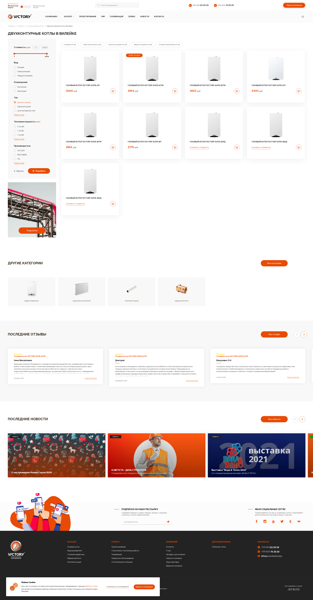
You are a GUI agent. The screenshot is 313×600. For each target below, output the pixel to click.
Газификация (116, 17)
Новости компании (174, 558)
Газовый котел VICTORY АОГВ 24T (83, 85)
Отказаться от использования (117, 587)
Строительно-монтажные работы (125, 551)
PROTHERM (22, 155)
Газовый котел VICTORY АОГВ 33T (269, 85)
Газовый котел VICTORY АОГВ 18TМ (83, 142)
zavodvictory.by (271, 556)
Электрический (23, 72)
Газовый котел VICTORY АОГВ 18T (145, 142)
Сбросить (20, 171)
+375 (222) (226, 5)
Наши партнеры (172, 562)
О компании (51, 17)
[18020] (47, 54)
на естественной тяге (26, 111)
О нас (168, 551)
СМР (103, 17)
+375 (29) (200, 5)
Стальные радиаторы (75, 554)
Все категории (274, 263)
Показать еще (19, 115)
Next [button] (304, 334)
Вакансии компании (174, 566)
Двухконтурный (23, 102)
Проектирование (87, 17)
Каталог (68, 17)
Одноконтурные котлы (117, 44)
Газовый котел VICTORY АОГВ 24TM (145, 85)
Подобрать (40, 171)
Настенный (21, 87)
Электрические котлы (92, 44)
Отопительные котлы (35, 26)
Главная (11, 26)
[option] (90, 68)
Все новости (274, 419)
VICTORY (21, 151)
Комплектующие (74, 562)
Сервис (131, 17)
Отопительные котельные (122, 562)
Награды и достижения (175, 554)
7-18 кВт (20, 131)
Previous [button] (297, 334)
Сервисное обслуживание (123, 558)
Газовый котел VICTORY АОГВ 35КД (83, 198)
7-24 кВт (20, 127)
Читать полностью (91, 378)
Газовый (20, 67)
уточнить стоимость (199, 147)
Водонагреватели (74, 551)
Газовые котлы (70, 44)
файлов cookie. (91, 586)
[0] (14, 54)
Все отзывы (274, 334)
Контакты (159, 17)
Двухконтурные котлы (143, 44)
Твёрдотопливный (24, 76)
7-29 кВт (20, 135)
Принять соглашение (144, 587)
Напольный (21, 91)
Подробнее (32, 230)
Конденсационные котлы (169, 44)
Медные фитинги (74, 558)
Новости (144, 17)
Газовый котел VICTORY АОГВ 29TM (207, 85)
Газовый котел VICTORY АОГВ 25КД (269, 142)
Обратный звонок (294, 5)
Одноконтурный (24, 107)
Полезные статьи (219, 547)
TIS (18, 159)
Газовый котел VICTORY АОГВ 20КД (208, 142)
